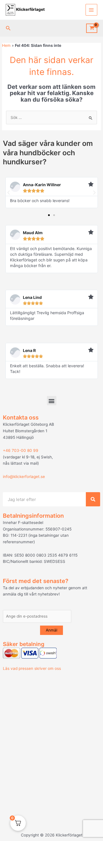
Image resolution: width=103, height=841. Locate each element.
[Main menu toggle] (91, 10)
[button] (8, 28)
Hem (6, 45)
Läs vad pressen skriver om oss (32, 668)
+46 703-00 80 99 (20, 450)
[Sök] (93, 499)
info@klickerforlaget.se (24, 476)
